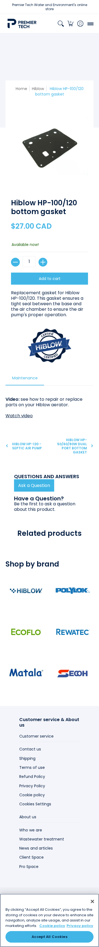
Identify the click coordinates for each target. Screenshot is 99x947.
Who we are (30, 830)
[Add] (42, 262)
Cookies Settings (35, 804)
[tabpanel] (50, 404)
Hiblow (38, 88)
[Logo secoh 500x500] (73, 673)
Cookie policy (32, 795)
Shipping (27, 758)
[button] (70, 23)
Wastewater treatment (41, 839)
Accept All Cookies (49, 936)
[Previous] (12, 379)
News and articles (36, 848)
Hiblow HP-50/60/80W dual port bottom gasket (72, 446)
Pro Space (28, 866)
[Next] (87, 379)
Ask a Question (34, 485)
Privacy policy (80, 925)
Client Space (31, 857)
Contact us (30, 749)
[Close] (92, 901)
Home (21, 88)
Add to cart (50, 278)
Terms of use (32, 767)
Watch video (19, 416)
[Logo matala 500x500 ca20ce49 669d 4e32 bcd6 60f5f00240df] (26, 673)
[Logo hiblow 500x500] (26, 590)
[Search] (60, 23)
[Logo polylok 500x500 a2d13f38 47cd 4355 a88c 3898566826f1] (73, 590)
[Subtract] (15, 262)
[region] (49, 920)
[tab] (25, 379)
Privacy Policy (32, 786)
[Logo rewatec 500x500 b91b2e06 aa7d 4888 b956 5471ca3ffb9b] (73, 632)
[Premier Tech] (22, 23)
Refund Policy (32, 776)
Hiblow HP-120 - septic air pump (27, 446)
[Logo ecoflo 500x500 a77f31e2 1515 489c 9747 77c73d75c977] (26, 632)
